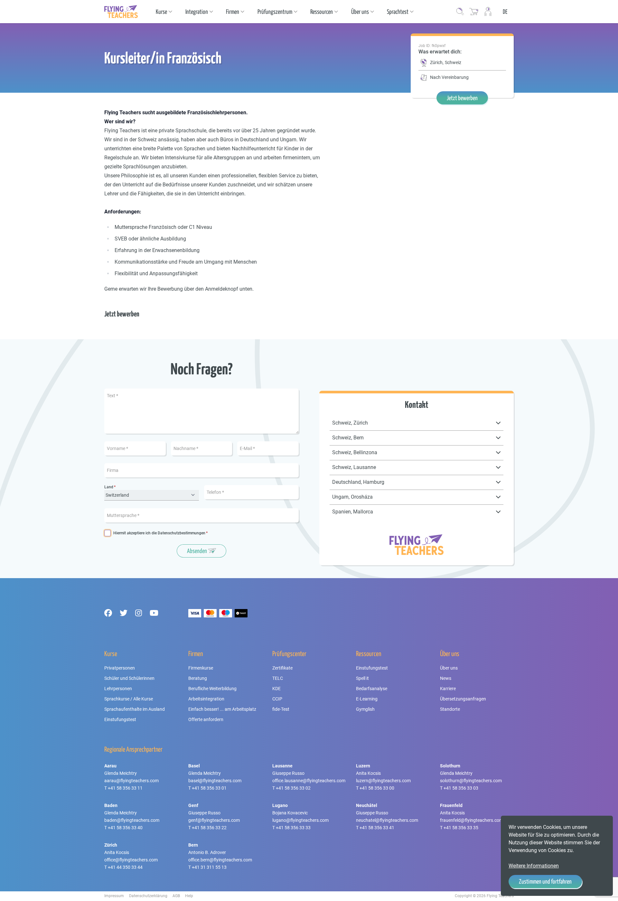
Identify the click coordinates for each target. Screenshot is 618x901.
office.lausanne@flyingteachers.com (308, 780)
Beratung (197, 678)
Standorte (450, 709)
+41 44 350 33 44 (125, 867)
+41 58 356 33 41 (377, 827)
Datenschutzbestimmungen (181, 533)
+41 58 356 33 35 (461, 827)
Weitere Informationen (534, 866)
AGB (176, 896)
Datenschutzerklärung (148, 896)
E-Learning (367, 698)
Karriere (448, 688)
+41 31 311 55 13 (209, 867)
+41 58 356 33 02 (293, 788)
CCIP (277, 698)
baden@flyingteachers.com (131, 820)
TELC (277, 678)
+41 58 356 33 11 (125, 788)
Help (189, 896)
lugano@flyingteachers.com (300, 820)
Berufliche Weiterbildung (212, 688)
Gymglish (365, 709)
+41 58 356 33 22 (209, 827)
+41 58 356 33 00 (377, 788)
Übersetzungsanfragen (463, 698)
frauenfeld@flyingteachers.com (471, 820)
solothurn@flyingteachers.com (471, 780)
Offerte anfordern (205, 719)
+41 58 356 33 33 (293, 827)
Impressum (114, 896)
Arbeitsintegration (206, 698)
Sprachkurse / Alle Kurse (128, 698)
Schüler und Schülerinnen (129, 678)
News (445, 678)
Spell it (362, 678)
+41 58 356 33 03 (461, 788)
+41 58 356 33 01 (209, 788)
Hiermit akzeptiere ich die (159, 533)
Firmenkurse (200, 668)
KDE (276, 688)
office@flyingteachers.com (131, 859)
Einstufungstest (120, 719)
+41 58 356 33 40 (125, 827)
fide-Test (280, 709)
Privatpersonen (119, 668)
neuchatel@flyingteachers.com (387, 820)
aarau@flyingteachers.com (131, 780)
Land (108, 487)
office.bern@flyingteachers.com (220, 859)
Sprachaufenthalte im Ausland (134, 709)
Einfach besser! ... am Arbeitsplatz (222, 709)
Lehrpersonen (118, 688)
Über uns (449, 668)
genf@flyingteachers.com (214, 820)
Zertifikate (282, 668)
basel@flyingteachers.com (214, 780)
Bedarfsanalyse (371, 688)
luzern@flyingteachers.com (383, 780)
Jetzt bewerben (462, 97)
